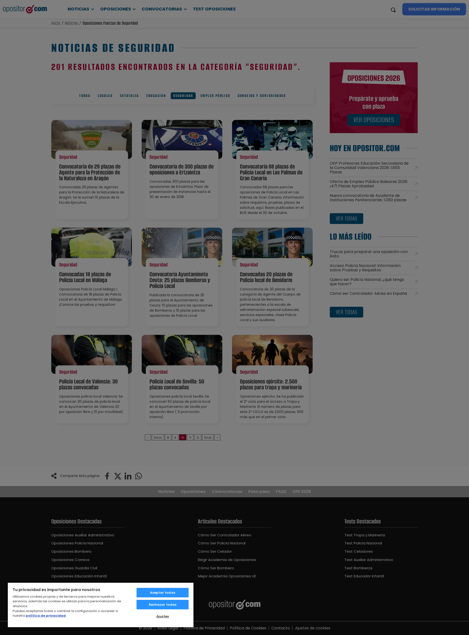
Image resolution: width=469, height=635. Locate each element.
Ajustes (162, 616)
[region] (100, 604)
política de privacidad (46, 615)
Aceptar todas (162, 592)
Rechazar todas (163, 604)
